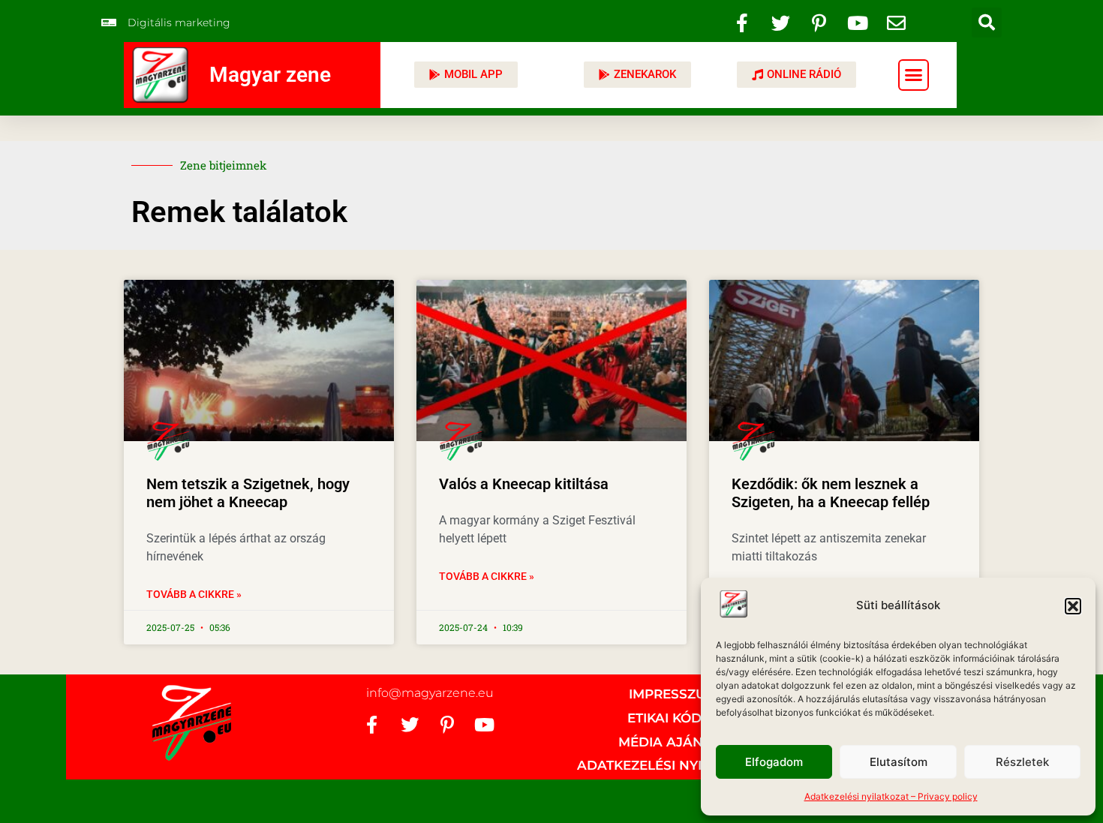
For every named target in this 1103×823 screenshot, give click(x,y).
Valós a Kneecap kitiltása (524, 484)
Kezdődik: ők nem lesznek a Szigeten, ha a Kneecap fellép (831, 493)
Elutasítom (898, 762)
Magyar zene (270, 74)
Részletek (1022, 762)
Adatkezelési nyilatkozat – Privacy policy (891, 796)
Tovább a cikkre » (194, 594)
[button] (1072, 606)
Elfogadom (774, 762)
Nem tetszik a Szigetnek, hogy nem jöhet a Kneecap (248, 493)
